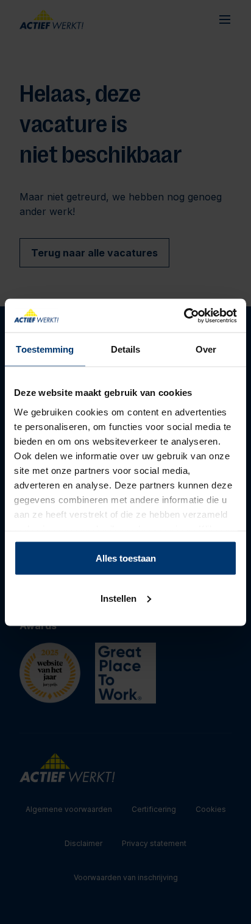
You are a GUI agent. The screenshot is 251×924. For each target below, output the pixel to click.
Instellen (118, 598)
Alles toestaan (126, 558)
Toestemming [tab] (45, 349)
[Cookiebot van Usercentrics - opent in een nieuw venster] (183, 315)
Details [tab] (126, 349)
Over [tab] (206, 349)
